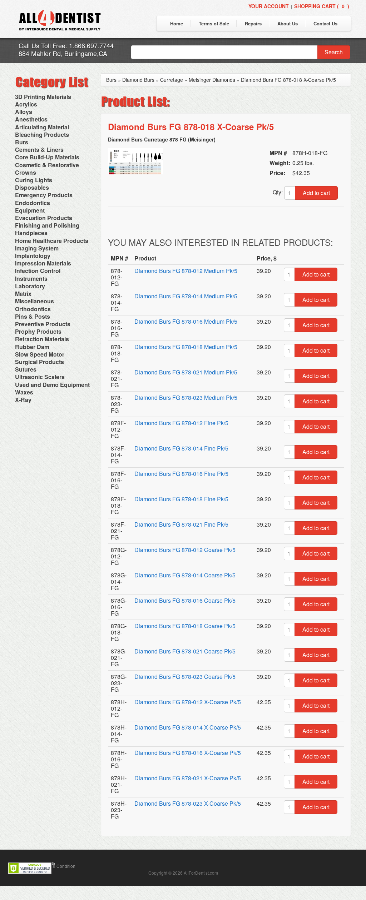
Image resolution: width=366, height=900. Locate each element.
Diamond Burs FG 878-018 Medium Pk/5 (185, 347)
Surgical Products (39, 361)
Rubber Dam (32, 346)
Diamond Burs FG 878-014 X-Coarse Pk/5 (187, 727)
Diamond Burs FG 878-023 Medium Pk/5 (185, 397)
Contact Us (325, 23)
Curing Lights (33, 179)
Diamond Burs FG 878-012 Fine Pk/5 (181, 423)
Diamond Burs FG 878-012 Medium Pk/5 (185, 271)
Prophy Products (38, 331)
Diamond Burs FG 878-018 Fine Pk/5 (181, 499)
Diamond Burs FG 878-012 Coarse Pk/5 (185, 550)
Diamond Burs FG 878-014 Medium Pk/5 (185, 296)
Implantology (32, 255)
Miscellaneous (34, 301)
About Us (287, 23)
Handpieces (31, 232)
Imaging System (37, 248)
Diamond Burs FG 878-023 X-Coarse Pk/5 (187, 803)
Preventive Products (42, 323)
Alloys (23, 111)
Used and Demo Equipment (52, 384)
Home (176, 23)
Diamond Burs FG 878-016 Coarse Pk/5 (185, 600)
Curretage (171, 79)
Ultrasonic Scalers (40, 376)
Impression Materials (43, 263)
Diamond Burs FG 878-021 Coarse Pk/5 (185, 651)
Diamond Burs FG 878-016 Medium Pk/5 (185, 321)
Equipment (30, 210)
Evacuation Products (43, 217)
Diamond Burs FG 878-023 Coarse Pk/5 (185, 676)
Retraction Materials (42, 338)
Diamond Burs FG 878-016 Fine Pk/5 (181, 473)
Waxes (24, 392)
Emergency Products (44, 195)
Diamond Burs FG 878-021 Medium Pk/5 (185, 372)
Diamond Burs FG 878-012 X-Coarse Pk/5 (187, 702)
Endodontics (32, 202)
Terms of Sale (214, 23)
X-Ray (23, 399)
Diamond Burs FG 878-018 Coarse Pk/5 (185, 626)
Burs (21, 142)
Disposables (32, 187)
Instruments (31, 278)
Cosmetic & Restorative (47, 164)
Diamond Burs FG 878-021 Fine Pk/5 (181, 524)
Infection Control (37, 270)
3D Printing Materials (43, 96)
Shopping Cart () (321, 6)
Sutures (25, 369)
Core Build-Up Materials (47, 157)
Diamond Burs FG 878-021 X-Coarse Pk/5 (187, 778)
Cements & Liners (39, 149)
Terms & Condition (57, 866)
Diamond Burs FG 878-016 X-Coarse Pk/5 (187, 753)
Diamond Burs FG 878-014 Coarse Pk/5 (185, 575)
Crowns (25, 172)
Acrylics (26, 104)
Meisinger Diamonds (212, 79)
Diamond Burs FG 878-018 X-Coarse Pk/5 (288, 79)
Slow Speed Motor (39, 354)
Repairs (253, 23)
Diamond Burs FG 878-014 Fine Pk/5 (181, 448)
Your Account (268, 6)
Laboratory (30, 286)
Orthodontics (33, 308)
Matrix (23, 293)
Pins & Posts (32, 316)
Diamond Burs (138, 79)
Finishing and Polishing (47, 225)
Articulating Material (42, 127)
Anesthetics (31, 119)
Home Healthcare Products (51, 240)
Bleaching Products (42, 134)
